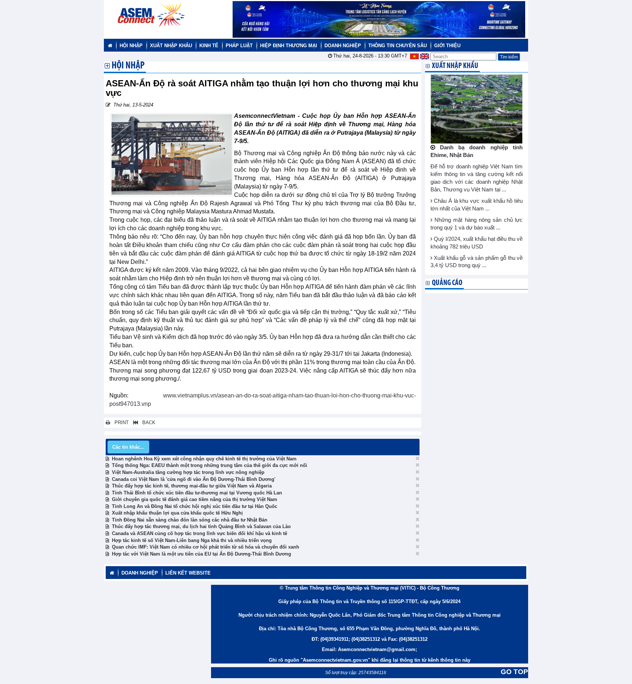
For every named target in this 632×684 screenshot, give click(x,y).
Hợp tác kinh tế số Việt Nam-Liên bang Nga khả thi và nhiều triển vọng (192, 540)
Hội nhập (131, 45)
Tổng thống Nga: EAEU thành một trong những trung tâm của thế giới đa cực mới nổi (209, 465)
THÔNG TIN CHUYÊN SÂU (397, 45)
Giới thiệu (447, 45)
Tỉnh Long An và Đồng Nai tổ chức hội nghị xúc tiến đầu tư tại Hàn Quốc (194, 506)
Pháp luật (239, 45)
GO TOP (514, 672)
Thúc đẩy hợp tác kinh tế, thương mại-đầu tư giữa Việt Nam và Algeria (192, 486)
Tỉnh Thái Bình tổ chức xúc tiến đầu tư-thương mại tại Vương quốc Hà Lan (197, 493)
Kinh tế (208, 45)
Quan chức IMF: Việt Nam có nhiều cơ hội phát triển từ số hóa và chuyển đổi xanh (205, 547)
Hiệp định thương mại (288, 45)
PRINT (119, 422)
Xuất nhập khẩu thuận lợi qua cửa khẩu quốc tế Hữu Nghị (177, 513)
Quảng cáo (447, 283)
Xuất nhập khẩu (171, 45)
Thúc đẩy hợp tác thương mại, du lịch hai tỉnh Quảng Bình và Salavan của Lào (201, 526)
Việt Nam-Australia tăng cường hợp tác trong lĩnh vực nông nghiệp (188, 472)
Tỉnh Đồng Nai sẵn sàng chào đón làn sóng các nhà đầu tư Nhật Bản (189, 520)
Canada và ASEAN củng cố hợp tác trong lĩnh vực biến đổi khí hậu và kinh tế (199, 533)
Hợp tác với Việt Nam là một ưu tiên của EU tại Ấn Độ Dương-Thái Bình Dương (201, 554)
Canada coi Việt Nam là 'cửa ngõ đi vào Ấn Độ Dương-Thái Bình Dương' (193, 479)
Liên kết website (188, 573)
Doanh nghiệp (342, 45)
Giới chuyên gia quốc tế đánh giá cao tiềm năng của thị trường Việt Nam (194, 499)
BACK (146, 422)
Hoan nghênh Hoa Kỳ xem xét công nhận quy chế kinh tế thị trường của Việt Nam (204, 458)
